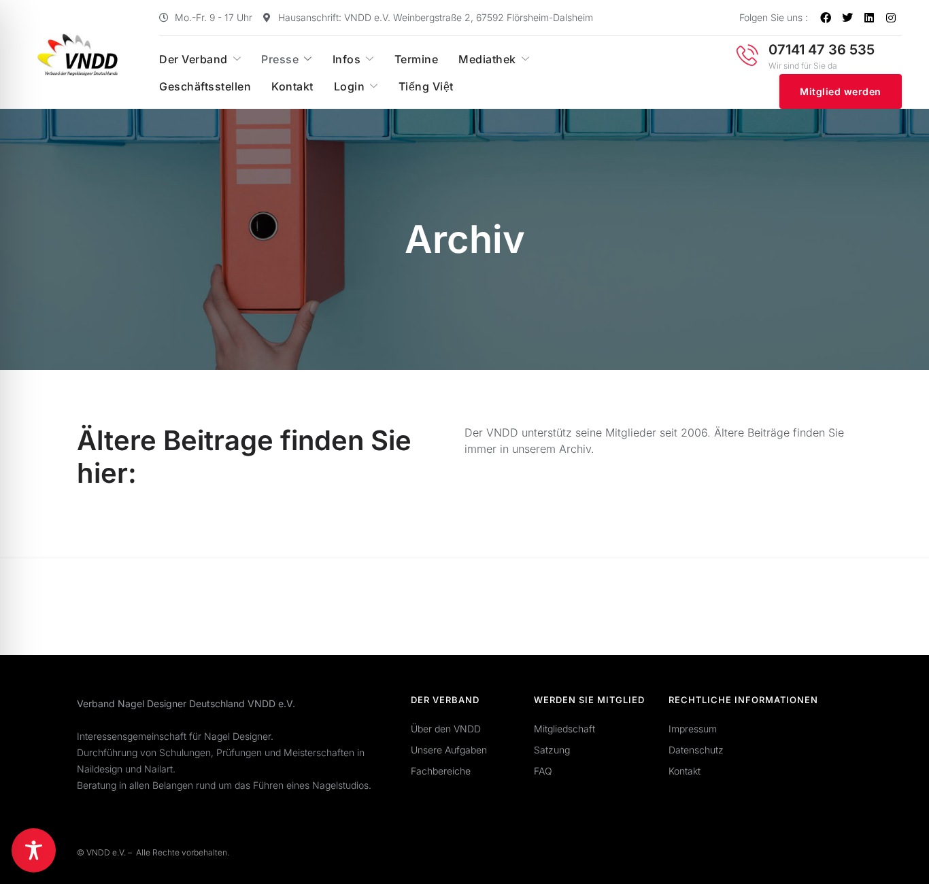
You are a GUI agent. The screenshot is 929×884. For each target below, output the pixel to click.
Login (349, 86)
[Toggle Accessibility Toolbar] (33, 850)
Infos (347, 59)
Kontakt (292, 86)
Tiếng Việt (426, 86)
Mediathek (487, 59)
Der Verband (193, 59)
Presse (280, 59)
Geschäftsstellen (205, 86)
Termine (416, 59)
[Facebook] (826, 18)
